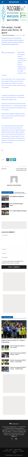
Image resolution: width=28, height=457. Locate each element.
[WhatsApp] (11, 159)
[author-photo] (14, 183)
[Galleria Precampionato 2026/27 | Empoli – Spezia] (5, 354)
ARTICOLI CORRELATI (7, 192)
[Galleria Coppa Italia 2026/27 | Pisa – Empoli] (5, 347)
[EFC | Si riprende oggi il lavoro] (5, 205)
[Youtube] (16, 438)
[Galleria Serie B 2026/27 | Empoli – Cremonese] (14, 329)
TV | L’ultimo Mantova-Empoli (18, 211)
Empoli (7, 24)
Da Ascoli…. (4, 168)
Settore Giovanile (17, 449)
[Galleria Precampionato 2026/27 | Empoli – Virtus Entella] (5, 362)
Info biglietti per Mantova (17, 196)
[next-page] (5, 218)
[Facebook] (7, 159)
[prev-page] (2, 218)
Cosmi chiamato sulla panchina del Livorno (21, 169)
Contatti (14, 452)
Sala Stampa (15, 451)
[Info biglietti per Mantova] (5, 198)
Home (2, 24)
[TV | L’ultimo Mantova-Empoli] (5, 212)
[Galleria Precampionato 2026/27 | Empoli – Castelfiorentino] (5, 369)
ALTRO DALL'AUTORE (19, 192)
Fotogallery (21, 451)
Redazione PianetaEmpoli (8, 35)
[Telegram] (14, 159)
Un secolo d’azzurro (7, 451)
